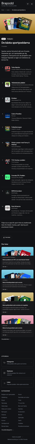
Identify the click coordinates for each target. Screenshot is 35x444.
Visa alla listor (5, 339)
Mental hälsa (4, 426)
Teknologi (4, 403)
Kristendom (21, 412)
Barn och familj (22, 406)
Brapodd (7, 3)
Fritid (19, 400)
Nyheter (20, 409)
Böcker (20, 414)
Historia (3, 414)
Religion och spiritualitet (8, 394)
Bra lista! (7, 237)
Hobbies (20, 423)
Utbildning (4, 397)
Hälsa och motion (6, 409)
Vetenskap (4, 406)
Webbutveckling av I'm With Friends (17, 439)
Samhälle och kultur (23, 397)
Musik (3, 400)
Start (2, 10)
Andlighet (4, 417)
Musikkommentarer (23, 426)
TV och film (21, 403)
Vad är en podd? (16, 437)
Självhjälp (21, 417)
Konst (20, 394)
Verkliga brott (5, 423)
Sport (19, 420)
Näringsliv (4, 412)
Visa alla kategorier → (7, 430)
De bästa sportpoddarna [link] (18, 10)
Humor (3, 420)
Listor (8, 10)
